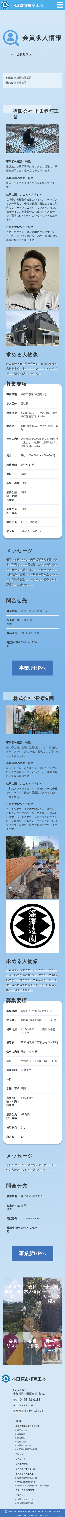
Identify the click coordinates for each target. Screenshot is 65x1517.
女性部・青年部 (24, 1445)
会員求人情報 (22, 1464)
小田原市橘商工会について (28, 1426)
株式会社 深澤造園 (16, 82)
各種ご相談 (22, 1441)
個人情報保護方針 (25, 1503)
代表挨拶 (21, 1434)
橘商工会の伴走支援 (25, 1474)
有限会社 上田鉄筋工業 (19, 77)
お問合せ (20, 1495)
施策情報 (21, 1438)
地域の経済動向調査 (26, 1482)
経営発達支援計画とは (27, 1478)
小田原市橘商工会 (27, 5)
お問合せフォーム (25, 1499)
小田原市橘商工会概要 (27, 1449)
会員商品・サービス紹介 (27, 1469)
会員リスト (24, 54)
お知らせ (20, 1454)
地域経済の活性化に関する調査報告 (33, 1485)
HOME (19, 1421)
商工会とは (22, 1430)
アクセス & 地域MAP (25, 1490)
